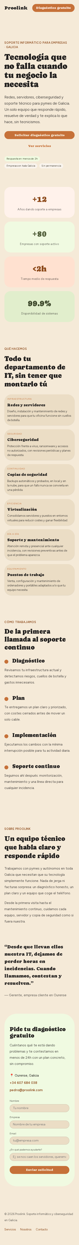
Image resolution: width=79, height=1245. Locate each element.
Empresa (15, 1117)
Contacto (42, 1229)
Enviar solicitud (39, 1170)
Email (13, 1133)
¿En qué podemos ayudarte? (26, 1149)
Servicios (10, 1229)
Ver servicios (39, 146)
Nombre (14, 1100)
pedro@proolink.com (26, 1090)
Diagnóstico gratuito (53, 7)
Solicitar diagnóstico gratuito (39, 135)
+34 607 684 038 (23, 1083)
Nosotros (25, 1229)
